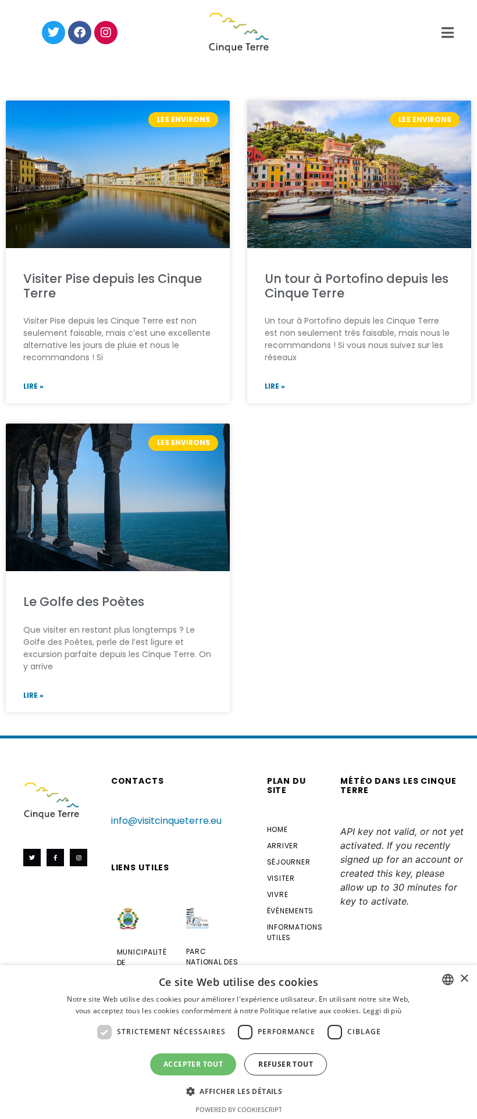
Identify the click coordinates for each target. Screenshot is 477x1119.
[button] (238, 1090)
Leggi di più (382, 1011)
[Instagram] (106, 32)
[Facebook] (79, 32)
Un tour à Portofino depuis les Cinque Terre (356, 286)
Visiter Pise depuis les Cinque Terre (112, 286)
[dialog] (238, 1042)
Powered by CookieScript (238, 1109)
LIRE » (33, 386)
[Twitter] (53, 32)
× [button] (464, 978)
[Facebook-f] (55, 857)
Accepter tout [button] (193, 1064)
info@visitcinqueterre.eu (166, 820)
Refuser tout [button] (285, 1064)
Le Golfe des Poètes (83, 601)
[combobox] (448, 979)
